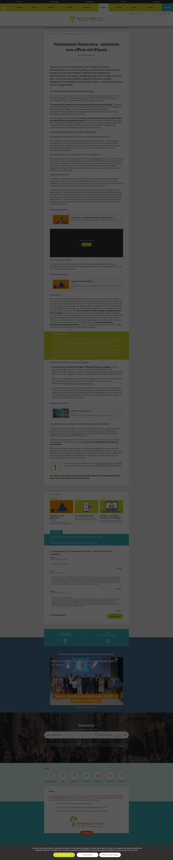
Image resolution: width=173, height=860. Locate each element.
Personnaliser (87, 855)
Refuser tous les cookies (110, 855)
